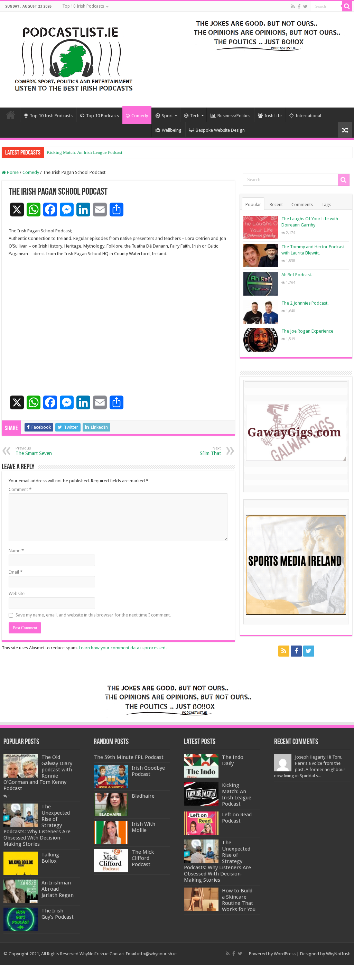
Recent (276, 204)
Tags (326, 204)
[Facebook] (299, 6)
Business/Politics (233, 115)
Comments (302, 204)
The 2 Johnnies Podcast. (304, 303)
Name (16, 550)
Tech (194, 115)
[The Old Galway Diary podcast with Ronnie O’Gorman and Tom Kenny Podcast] (20, 766)
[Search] (347, 6)
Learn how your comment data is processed (122, 647)
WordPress (285, 953)
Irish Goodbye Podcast (148, 771)
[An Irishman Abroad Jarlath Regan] (20, 891)
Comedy (139, 115)
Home (11, 115)
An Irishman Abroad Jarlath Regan (57, 889)
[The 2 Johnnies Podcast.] (260, 312)
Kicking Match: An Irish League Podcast (84, 152)
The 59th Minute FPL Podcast (129, 757)
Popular (253, 204)
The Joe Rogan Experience (307, 331)
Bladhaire (143, 796)
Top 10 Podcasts (102, 115)
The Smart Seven (34, 451)
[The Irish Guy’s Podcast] (20, 919)
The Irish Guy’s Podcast (57, 914)
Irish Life (273, 115)
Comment (20, 489)
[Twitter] (305, 6)
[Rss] (293, 6)
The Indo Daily (232, 760)
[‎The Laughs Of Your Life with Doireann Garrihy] (260, 227)
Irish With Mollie (143, 827)
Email (15, 572)
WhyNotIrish (338, 953)
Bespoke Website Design (220, 130)
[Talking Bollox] (20, 863)
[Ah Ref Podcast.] (260, 283)
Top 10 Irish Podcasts (83, 6)
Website (17, 593)
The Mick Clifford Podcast (143, 858)
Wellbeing (171, 130)
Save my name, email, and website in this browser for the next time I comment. (93, 615)
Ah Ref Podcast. (296, 274)
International (308, 115)
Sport (167, 115)
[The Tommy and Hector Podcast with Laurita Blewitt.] (260, 255)
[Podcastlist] (73, 58)
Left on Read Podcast (237, 817)
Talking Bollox (50, 858)
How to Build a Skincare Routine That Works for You (238, 900)
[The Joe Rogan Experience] (260, 340)
